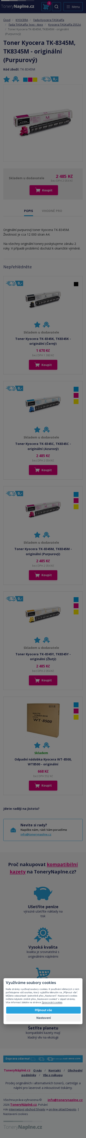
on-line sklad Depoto (62, 1109)
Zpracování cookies (52, 1002)
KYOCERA (22, 20)
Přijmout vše (43, 1010)
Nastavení (43, 1018)
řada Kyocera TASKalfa (48, 20)
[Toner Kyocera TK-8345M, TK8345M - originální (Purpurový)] (43, 123)
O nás (37, 1070)
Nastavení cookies (15, 1114)
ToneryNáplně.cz (23, 1104)
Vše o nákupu (53, 1075)
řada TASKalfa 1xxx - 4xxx (26, 25)
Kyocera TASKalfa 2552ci (64, 25)
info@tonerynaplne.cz (36, 834)
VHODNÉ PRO (52, 211)
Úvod (6, 20)
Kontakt (55, 1070)
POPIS (28, 211)
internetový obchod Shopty (27, 1109)
